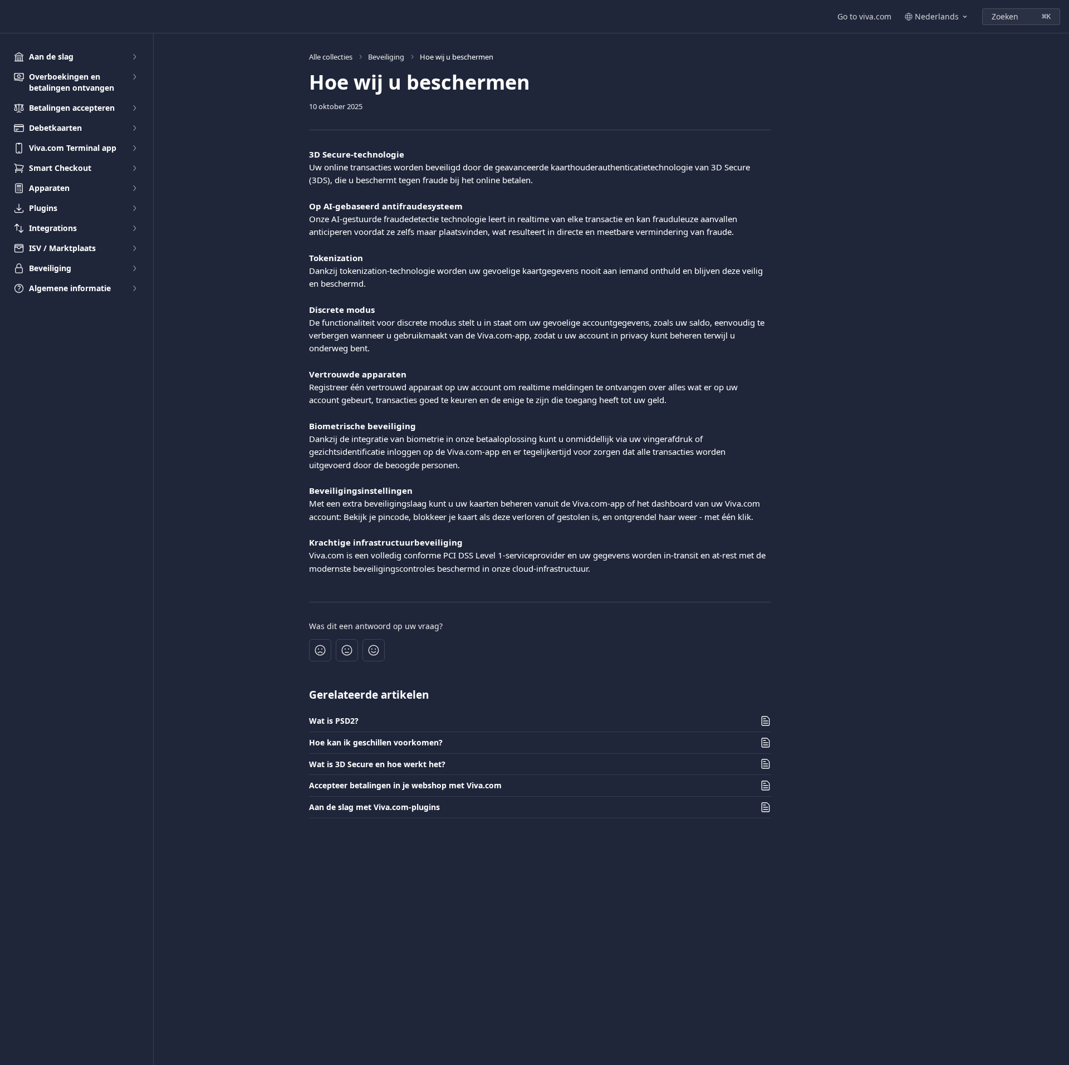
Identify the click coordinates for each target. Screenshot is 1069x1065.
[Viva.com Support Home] (11, 17)
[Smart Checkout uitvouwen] (134, 168)
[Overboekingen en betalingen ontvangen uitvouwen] (134, 77)
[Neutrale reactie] (347, 650)
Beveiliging (386, 57)
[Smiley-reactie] (373, 650)
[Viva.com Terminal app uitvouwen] (134, 148)
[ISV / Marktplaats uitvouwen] (134, 248)
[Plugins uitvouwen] (134, 208)
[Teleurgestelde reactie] (320, 650)
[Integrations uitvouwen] (134, 228)
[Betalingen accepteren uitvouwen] (134, 108)
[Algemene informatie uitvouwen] (134, 288)
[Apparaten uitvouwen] (134, 188)
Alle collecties (330, 57)
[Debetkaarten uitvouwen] (134, 128)
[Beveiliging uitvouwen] (134, 268)
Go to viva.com (864, 16)
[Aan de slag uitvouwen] (134, 57)
